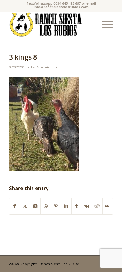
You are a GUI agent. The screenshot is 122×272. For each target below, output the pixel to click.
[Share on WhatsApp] (46, 206)
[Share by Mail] (108, 206)
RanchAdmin (46, 67)
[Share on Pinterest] (56, 206)
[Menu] (104, 24)
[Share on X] (25, 206)
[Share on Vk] (87, 206)
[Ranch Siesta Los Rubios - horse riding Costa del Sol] (50, 24)
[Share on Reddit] (97, 206)
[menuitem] (104, 24)
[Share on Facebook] (14, 206)
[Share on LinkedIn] (66, 206)
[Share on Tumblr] (77, 206)
